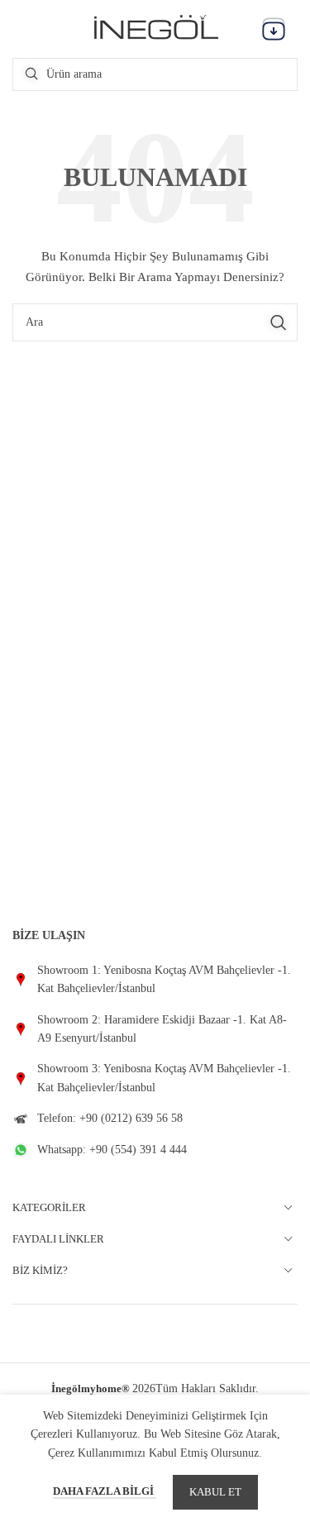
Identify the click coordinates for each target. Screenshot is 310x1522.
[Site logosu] (155, 27)
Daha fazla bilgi (104, 1491)
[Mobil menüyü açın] (274, 28)
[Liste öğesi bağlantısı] (155, 980)
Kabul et (215, 1492)
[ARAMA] (279, 322)
